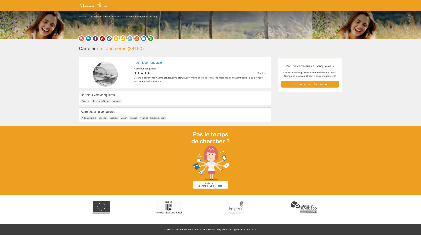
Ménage (133, 118)
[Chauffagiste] (102, 38)
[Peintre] (109, 38)
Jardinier (114, 118)
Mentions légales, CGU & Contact (239, 229)
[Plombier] (88, 38)
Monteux (116, 101)
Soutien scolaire (158, 118)
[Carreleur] (143, 38)
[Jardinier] (150, 38)
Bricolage (103, 118)
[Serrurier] (81, 38)
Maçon (124, 118)
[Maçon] (136, 38)
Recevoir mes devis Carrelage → (310, 84)
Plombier (143, 118)
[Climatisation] (130, 38)
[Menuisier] (116, 38)
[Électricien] (95, 38)
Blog (218, 229)
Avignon (85, 101)
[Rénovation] (123, 38)
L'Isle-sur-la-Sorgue (101, 101)
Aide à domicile (89, 118)
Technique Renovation (148, 62)
